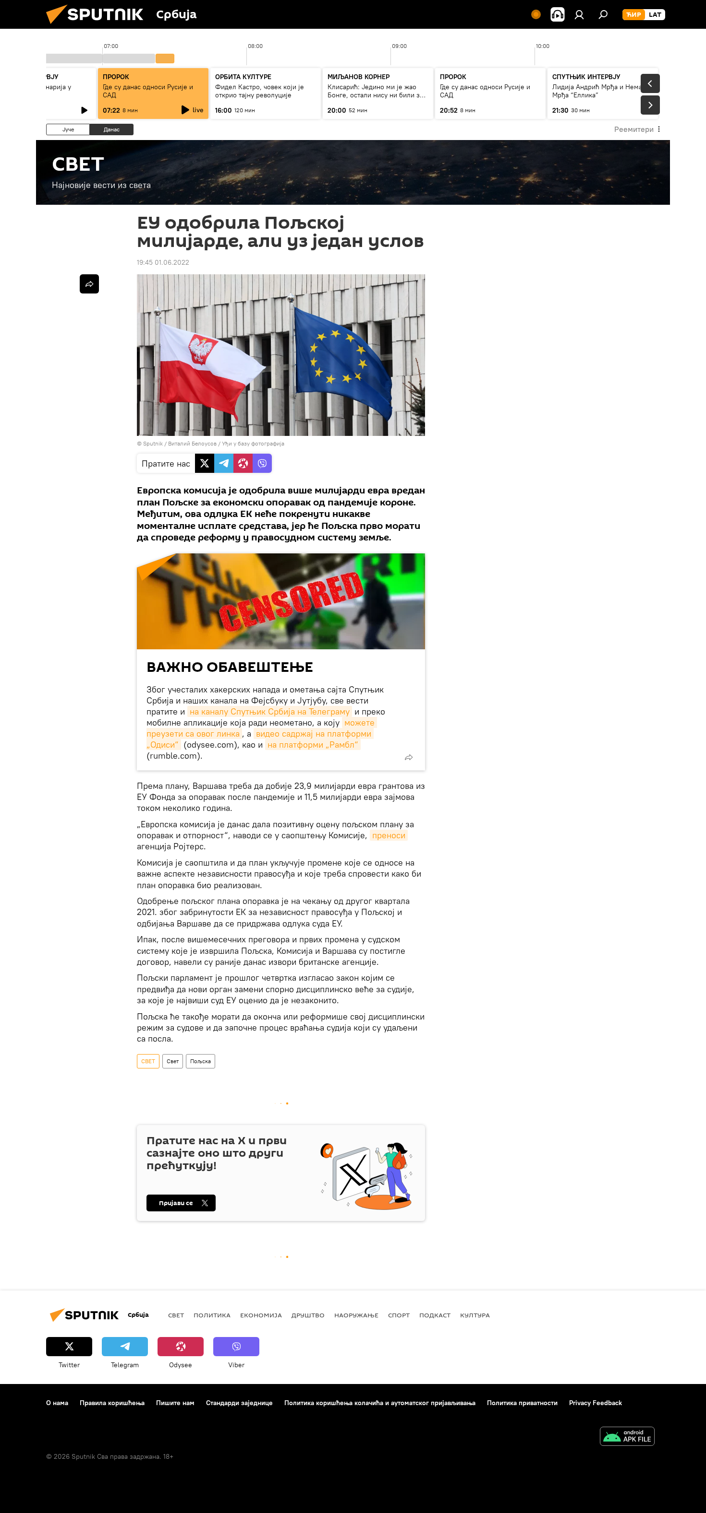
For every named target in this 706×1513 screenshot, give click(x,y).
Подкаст (434, 1315)
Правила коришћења (112, 1402)
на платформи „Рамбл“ (313, 744)
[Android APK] (627, 1437)
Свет (173, 1061)
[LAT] (655, 15)
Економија (261, 1315)
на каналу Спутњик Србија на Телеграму (270, 711)
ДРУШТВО (308, 1315)
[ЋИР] (633, 15)
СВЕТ (148, 1061)
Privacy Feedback (595, 1402)
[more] (408, 757)
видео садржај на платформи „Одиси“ (260, 739)
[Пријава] (579, 14)
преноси (388, 835)
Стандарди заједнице (239, 1402)
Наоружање (356, 1315)
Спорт (399, 1315)
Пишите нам (175, 1402)
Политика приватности (522, 1402)
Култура (475, 1315)
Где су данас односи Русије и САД (148, 90)
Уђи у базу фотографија (253, 443)
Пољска (200, 1061)
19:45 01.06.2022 (163, 262)
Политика (212, 1315)
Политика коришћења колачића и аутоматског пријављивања (379, 1402)
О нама (57, 1402)
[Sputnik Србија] (98, 26)
